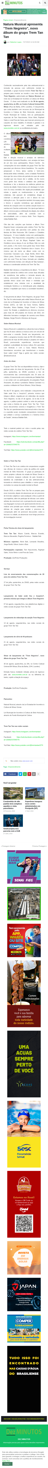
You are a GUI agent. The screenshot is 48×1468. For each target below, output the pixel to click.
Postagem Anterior (8, 846)
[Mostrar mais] (38, 774)
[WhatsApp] (25, 774)
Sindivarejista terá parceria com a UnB (11, 830)
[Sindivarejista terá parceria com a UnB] (13, 821)
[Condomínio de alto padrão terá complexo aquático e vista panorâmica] (13, 793)
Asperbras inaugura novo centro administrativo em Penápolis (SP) (33, 805)
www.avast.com (27, 761)
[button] (2, 3)
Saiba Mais (6, 1461)
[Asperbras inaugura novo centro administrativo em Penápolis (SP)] (35, 793)
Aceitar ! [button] (7, 1464)
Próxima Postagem (39, 846)
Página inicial (8, 20)
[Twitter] (20, 774)
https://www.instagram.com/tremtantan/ (26, 436)
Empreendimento (20, 20)
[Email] (34, 774)
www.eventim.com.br (11, 128)
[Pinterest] (29, 774)
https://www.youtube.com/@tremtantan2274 (27, 450)
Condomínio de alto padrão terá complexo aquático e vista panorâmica (12, 805)
